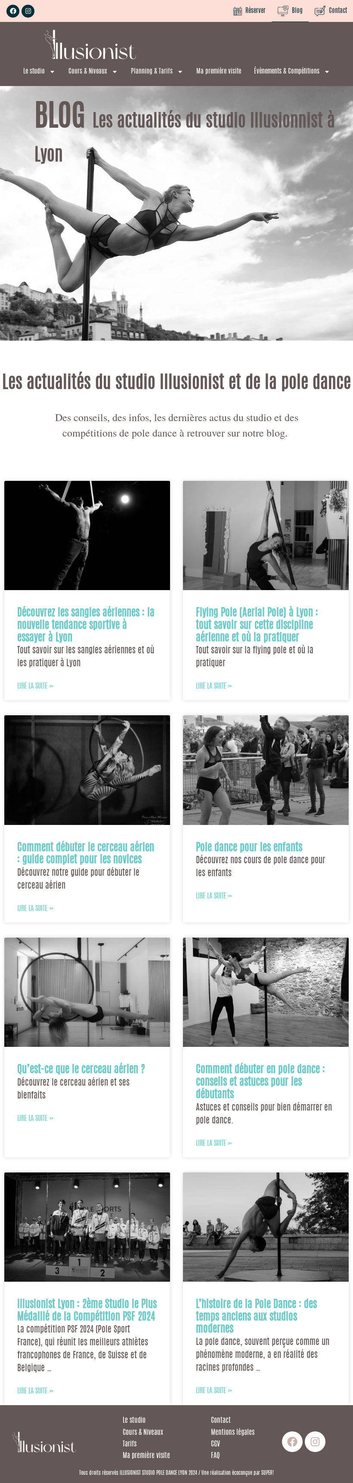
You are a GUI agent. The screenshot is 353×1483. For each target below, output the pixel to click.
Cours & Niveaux (87, 71)
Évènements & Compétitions (286, 71)
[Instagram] (28, 11)
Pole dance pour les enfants (249, 848)
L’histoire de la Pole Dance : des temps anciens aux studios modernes (256, 1317)
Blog (295, 11)
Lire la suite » (35, 686)
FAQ (215, 1455)
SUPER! (267, 1473)
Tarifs (130, 1444)
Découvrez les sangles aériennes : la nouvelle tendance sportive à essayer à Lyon (86, 625)
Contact (336, 11)
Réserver (254, 11)
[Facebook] (12, 11)
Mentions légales (233, 1432)
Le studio (34, 71)
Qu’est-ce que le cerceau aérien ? (81, 1070)
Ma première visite (218, 71)
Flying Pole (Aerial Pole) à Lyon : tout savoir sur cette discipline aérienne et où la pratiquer (257, 625)
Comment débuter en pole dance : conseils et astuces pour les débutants (260, 1082)
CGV (215, 1444)
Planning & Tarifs (152, 71)
